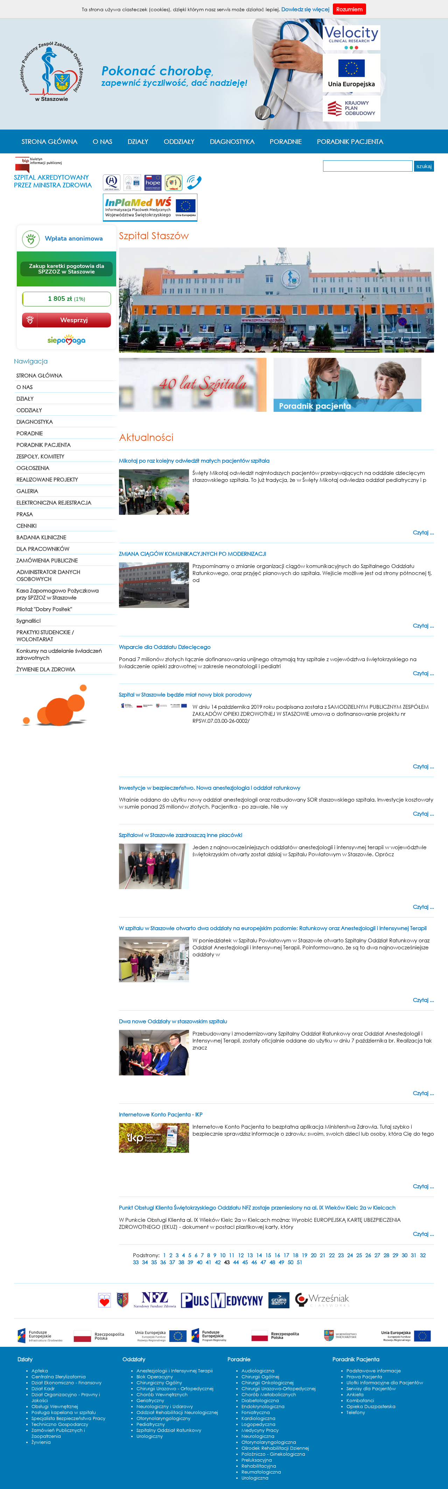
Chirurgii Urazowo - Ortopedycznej (175, 1389)
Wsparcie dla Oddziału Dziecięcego (165, 646)
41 (208, 1262)
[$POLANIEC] (104, 1307)
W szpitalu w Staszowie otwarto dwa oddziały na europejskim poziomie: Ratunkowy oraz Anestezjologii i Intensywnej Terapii (273, 928)
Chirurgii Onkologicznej (267, 1383)
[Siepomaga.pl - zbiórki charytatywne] (66, 349)
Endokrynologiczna (263, 1407)
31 (413, 1255)
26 (368, 1255)
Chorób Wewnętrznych (162, 1395)
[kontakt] (193, 189)
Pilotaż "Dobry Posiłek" (44, 608)
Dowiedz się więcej (305, 9)
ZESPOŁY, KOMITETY (40, 456)
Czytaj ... (423, 532)
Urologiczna (254, 1478)
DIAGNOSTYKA (232, 141)
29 (395, 1255)
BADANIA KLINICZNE (41, 537)
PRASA (24, 514)
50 (290, 1262)
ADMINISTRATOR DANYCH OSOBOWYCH (48, 575)
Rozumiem (349, 9)
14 (259, 1255)
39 (190, 1262)
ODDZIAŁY (179, 141)
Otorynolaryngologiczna (268, 1442)
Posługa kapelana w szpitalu (63, 1412)
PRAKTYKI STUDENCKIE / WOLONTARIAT (45, 636)
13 (250, 1255)
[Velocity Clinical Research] (351, 47)
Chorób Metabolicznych (268, 1395)
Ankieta (355, 1395)
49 (281, 1262)
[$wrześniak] (322, 1307)
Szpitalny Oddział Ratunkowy (168, 1430)
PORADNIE (286, 141)
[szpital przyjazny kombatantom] (173, 189)
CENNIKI (26, 525)
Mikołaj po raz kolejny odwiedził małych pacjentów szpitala (194, 460)
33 (136, 1262)
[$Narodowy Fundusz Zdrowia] (155, 1307)
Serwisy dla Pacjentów (371, 1389)
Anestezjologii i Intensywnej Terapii (174, 1371)
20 (313, 1255)
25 (359, 1255)
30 (404, 1255)
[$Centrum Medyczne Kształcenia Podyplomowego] (123, 1307)
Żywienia (41, 1442)
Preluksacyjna (256, 1460)
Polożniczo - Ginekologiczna (273, 1454)
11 (231, 1255)
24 (350, 1255)
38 (181, 1262)
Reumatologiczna (261, 1472)
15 (268, 1255)
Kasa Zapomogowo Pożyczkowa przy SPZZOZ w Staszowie (57, 594)
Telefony (355, 1412)
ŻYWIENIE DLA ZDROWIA (45, 669)
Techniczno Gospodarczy (59, 1424)
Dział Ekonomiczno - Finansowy (66, 1383)
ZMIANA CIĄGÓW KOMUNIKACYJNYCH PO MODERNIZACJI (192, 553)
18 (295, 1255)
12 (241, 1255)
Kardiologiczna (258, 1418)
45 (245, 1262)
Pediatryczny (150, 1424)
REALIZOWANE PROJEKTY (47, 479)
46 (254, 1262)
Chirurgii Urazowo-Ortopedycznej (278, 1389)
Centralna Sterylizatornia (58, 1377)
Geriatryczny (150, 1401)
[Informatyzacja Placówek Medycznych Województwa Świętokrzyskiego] (150, 220)
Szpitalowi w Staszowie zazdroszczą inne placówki (180, 834)
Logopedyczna (258, 1424)
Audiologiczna (257, 1371)
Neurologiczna (257, 1436)
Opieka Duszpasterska (371, 1407)
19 (304, 1255)
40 (199, 1262)
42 (217, 1262)
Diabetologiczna (260, 1401)
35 (154, 1262)
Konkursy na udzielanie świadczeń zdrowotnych (59, 654)
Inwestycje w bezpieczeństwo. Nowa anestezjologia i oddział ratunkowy (209, 787)
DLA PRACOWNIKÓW (42, 548)
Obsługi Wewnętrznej (54, 1407)
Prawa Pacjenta (364, 1377)
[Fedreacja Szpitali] (153, 189)
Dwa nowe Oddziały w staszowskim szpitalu (173, 1021)
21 (323, 1255)
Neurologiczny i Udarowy (164, 1407)
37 (172, 1262)
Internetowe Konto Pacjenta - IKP (161, 1114)
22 (332, 1255)
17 (286, 1255)
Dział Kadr (43, 1389)
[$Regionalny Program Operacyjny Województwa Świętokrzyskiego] (311, 1343)
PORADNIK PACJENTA (350, 141)
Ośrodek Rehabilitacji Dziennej (275, 1448)
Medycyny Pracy (260, 1430)
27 (377, 1255)
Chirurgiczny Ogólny (159, 1383)
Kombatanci (360, 1401)
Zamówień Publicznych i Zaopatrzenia (58, 1433)
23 (341, 1255)
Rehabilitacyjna (258, 1466)
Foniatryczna (255, 1412)
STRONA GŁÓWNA (49, 141)
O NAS (102, 141)
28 (386, 1255)
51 (299, 1262)
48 (272, 1262)
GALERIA (27, 490)
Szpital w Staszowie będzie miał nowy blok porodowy (185, 694)
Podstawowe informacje (373, 1371)
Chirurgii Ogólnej (260, 1377)
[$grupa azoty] (279, 1307)
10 (222, 1255)
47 (263, 1262)
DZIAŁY (138, 141)
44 (236, 1262)
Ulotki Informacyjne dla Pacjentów (384, 1383)
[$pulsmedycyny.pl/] (222, 1307)
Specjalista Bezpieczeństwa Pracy (68, 1418)
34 (145, 1262)
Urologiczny (149, 1436)
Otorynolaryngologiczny (163, 1418)
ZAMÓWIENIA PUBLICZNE (47, 560)
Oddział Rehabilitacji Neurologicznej (177, 1412)
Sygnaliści (28, 620)
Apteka (39, 1371)
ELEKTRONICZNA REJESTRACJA (53, 502)
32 (423, 1255)
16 (277, 1255)
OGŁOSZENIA (32, 467)
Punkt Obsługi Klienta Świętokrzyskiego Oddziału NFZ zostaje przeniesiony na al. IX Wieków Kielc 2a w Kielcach (257, 1207)
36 (163, 1262)
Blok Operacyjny (154, 1377)
